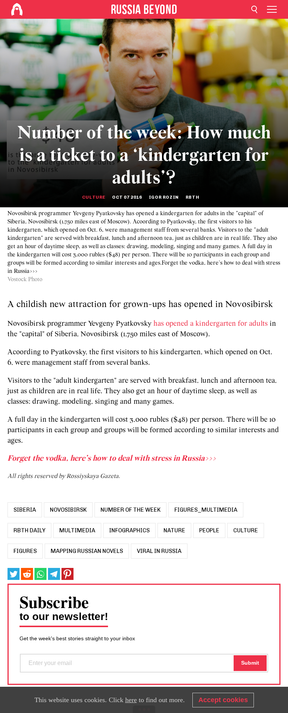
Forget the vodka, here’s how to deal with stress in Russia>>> (112, 458)
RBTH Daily (29, 530)
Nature (174, 530)
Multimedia (77, 530)
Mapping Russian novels (87, 551)
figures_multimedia (205, 509)
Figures (25, 551)
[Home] (16, 9)
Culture (93, 197)
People (209, 530)
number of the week (130, 509)
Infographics (129, 530)
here (131, 700)
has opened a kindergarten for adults (210, 324)
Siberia (25, 509)
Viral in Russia (159, 551)
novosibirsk (68, 509)
